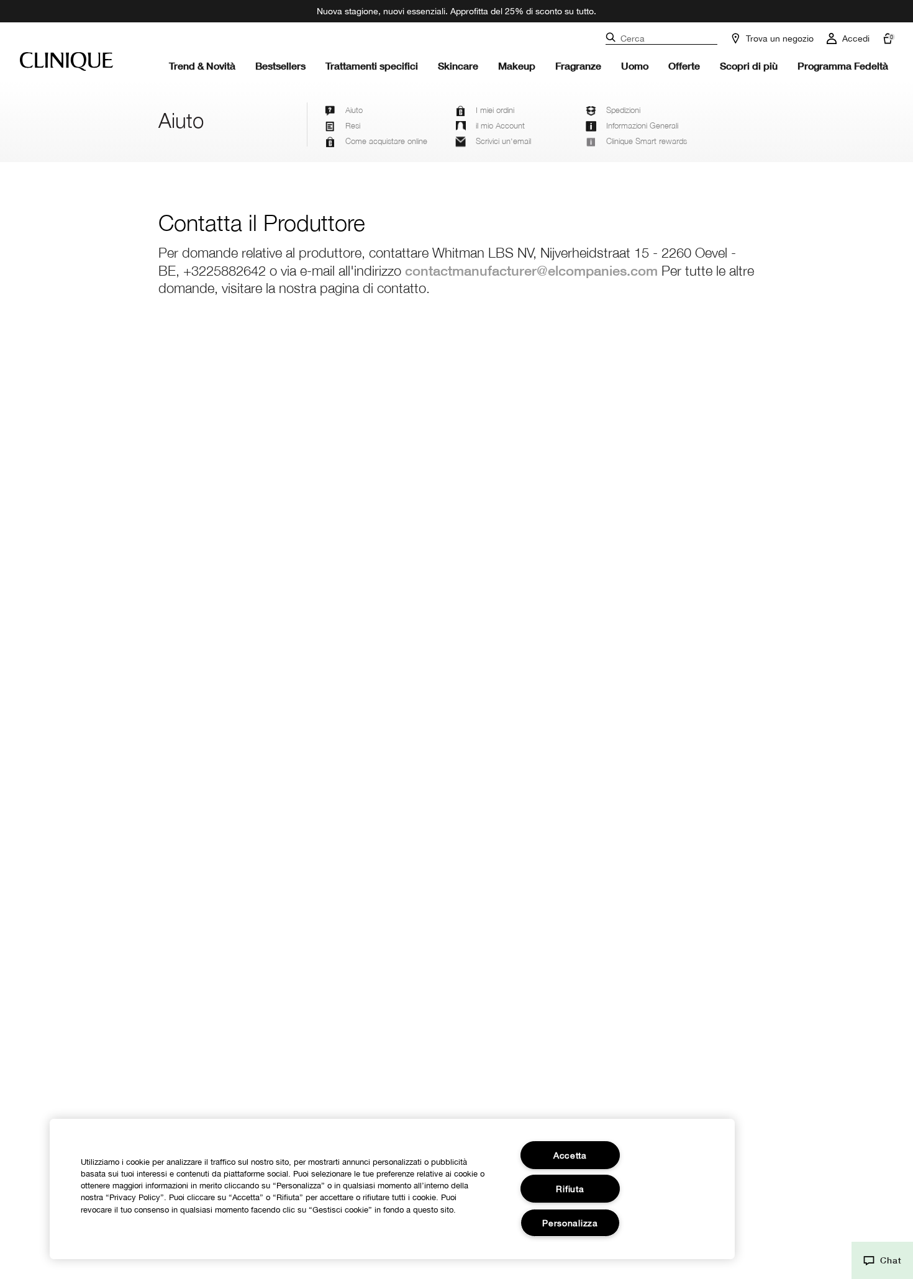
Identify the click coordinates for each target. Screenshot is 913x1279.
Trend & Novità (202, 65)
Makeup (516, 65)
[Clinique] (66, 61)
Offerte (684, 65)
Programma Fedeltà (842, 65)
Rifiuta (570, 1188)
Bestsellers (280, 65)
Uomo (634, 65)
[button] (882, 1260)
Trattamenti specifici (371, 65)
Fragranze (578, 65)
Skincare (458, 65)
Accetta (570, 1155)
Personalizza (570, 1223)
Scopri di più (749, 65)
